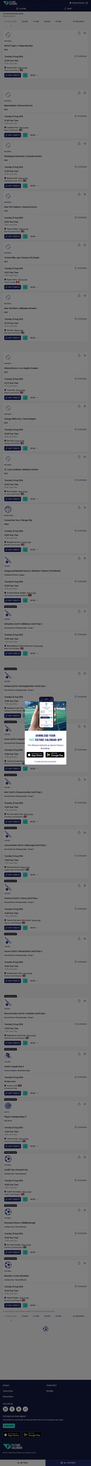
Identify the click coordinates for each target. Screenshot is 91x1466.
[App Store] (35, 755)
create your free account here (46, 761)
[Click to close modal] (63, 704)
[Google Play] (55, 755)
